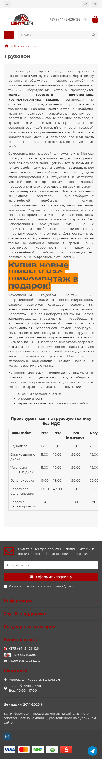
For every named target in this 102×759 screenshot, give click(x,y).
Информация (18, 600)
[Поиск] (93, 35)
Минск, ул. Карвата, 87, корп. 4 (34, 679)
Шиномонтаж (25, 46)
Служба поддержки (25, 613)
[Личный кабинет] (94, 4)
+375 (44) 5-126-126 (65, 19)
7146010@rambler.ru (25, 661)
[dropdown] (7, 4)
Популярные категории (30, 626)
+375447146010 (24, 655)
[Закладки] (85, 4)
